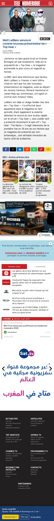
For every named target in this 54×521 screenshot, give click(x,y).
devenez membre (35, 253)
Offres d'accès (11, 474)
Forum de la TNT (11, 442)
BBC (5, 157)
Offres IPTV (35, 442)
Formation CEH (23, 486)
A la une (8, 421)
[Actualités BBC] (45, 42)
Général (33, 474)
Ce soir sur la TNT (37, 458)
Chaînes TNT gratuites (14, 439)
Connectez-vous (14, 253)
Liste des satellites (38, 421)
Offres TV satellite (37, 437)
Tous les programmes (38, 460)
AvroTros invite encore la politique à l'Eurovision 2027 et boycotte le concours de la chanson (30, 300)
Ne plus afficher (36, 517)
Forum (8, 476)
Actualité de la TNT (12, 437)
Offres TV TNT (36, 439)
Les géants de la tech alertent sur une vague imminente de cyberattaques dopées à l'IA (31, 273)
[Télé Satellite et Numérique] (27, 3)
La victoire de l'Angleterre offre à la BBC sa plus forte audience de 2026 (26, 188)
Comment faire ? (10, 517)
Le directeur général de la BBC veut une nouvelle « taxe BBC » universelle (10, 188)
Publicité (34, 472)
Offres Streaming (37, 444)
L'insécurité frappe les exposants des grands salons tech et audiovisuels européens (28, 282)
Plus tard (24, 517)
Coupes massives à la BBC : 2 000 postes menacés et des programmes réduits (43, 190)
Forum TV (9, 460)
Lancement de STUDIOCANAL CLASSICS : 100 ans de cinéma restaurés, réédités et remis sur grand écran (30, 310)
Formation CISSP (24, 488)
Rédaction (34, 470)
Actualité (9, 472)
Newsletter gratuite (13, 428)
